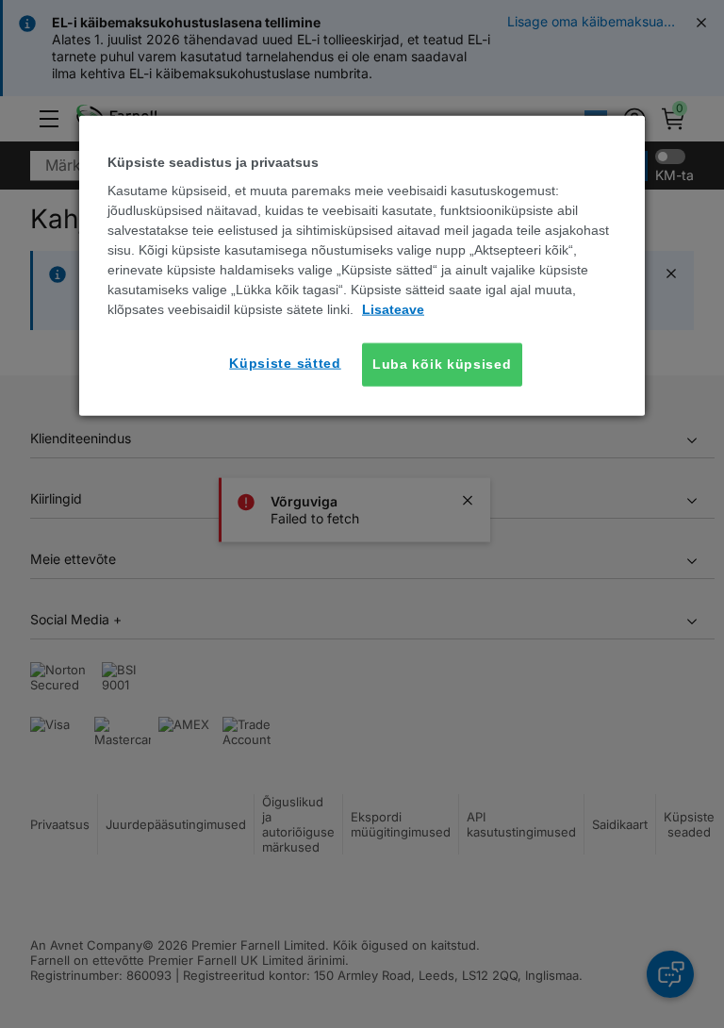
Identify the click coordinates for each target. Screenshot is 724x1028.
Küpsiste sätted (285, 363)
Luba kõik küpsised (442, 364)
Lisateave (393, 309)
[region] (362, 265)
